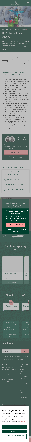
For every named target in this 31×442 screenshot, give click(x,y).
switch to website (15, 225)
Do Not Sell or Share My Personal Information (14, 436)
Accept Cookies (14, 427)
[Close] (26, 408)
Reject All (14, 431)
